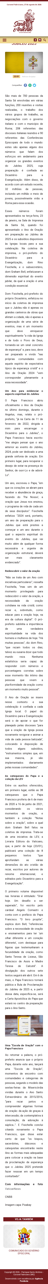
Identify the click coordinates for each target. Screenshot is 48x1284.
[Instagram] (39, 40)
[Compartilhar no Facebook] (25, 85)
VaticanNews (13, 1188)
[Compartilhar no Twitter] (34, 85)
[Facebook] (35, 40)
